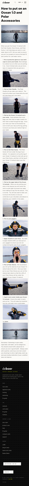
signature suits (6, 389)
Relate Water (6, 453)
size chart (5, 422)
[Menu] (25, 2)
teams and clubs (7, 450)
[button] (15, 2)
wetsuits (4, 406)
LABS (3, 444)
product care (6, 425)
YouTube (4, 482)
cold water (5, 409)
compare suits (6, 434)
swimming (5, 395)
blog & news (5, 447)
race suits (5, 386)
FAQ (3, 428)
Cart (20, 2)
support (4, 437)
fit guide (4, 398)
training (4, 392)
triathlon (4, 414)
